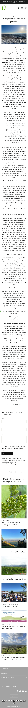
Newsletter (6, 14)
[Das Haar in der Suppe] (14, 592)
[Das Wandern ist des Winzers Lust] (14, 538)
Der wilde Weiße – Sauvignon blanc (13, 579)
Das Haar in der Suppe (9, 606)
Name (2, 418)
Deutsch (13, 696)
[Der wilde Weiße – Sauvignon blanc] (14, 565)
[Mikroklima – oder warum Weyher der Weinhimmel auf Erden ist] (14, 643)
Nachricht (3, 434)
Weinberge (14, 14)
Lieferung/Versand (8, 686)
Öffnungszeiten (7, 677)
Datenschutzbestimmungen (9, 464)
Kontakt (4, 669)
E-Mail (3, 426)
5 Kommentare (5, 604)
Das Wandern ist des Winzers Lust (13, 552)
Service (4, 682)
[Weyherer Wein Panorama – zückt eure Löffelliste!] (14, 616)
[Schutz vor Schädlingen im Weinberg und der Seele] (14, 501)
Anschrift (5, 673)
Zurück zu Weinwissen (15, 472)
